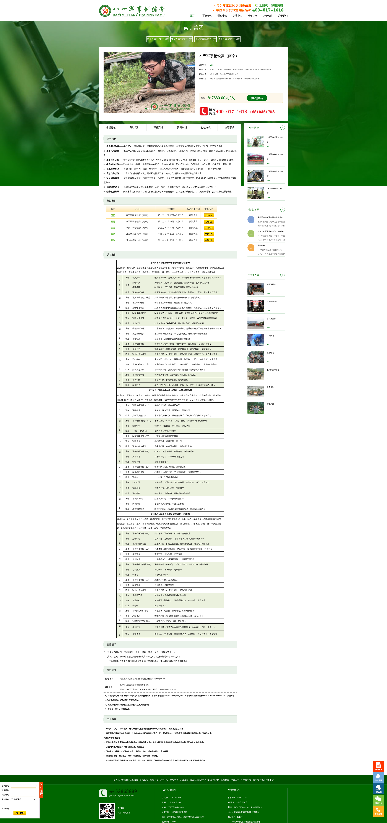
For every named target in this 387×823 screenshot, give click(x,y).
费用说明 (182, 127)
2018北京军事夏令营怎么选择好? (271, 231)
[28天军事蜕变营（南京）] (255, 141)
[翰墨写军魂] (255, 289)
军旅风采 (270, 404)
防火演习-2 (271, 336)
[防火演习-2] (255, 340)
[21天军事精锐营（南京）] (255, 159)
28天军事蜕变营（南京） (275, 139)
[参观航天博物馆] (255, 374)
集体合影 (270, 387)
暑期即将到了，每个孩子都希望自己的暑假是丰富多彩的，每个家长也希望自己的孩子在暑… (271, 224)
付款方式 (206, 127)
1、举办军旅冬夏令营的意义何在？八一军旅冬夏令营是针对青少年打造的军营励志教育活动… (271, 252)
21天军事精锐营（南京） (275, 156)
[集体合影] (255, 391)
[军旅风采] (255, 408)
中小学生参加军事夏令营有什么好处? (271, 217)
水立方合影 (271, 319)
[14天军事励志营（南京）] (255, 176)
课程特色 (111, 127)
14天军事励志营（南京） (275, 173)
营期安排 (134, 127)
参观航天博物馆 (273, 370)
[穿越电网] (255, 357)
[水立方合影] (255, 323)
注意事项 (229, 127)
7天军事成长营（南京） (274, 190)
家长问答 (261, 245)
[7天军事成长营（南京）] (255, 193)
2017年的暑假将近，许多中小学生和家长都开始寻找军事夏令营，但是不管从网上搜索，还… (271, 238)
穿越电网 (270, 353)
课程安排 (158, 127)
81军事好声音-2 (273, 301)
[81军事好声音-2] (255, 306)
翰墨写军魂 (271, 284)
